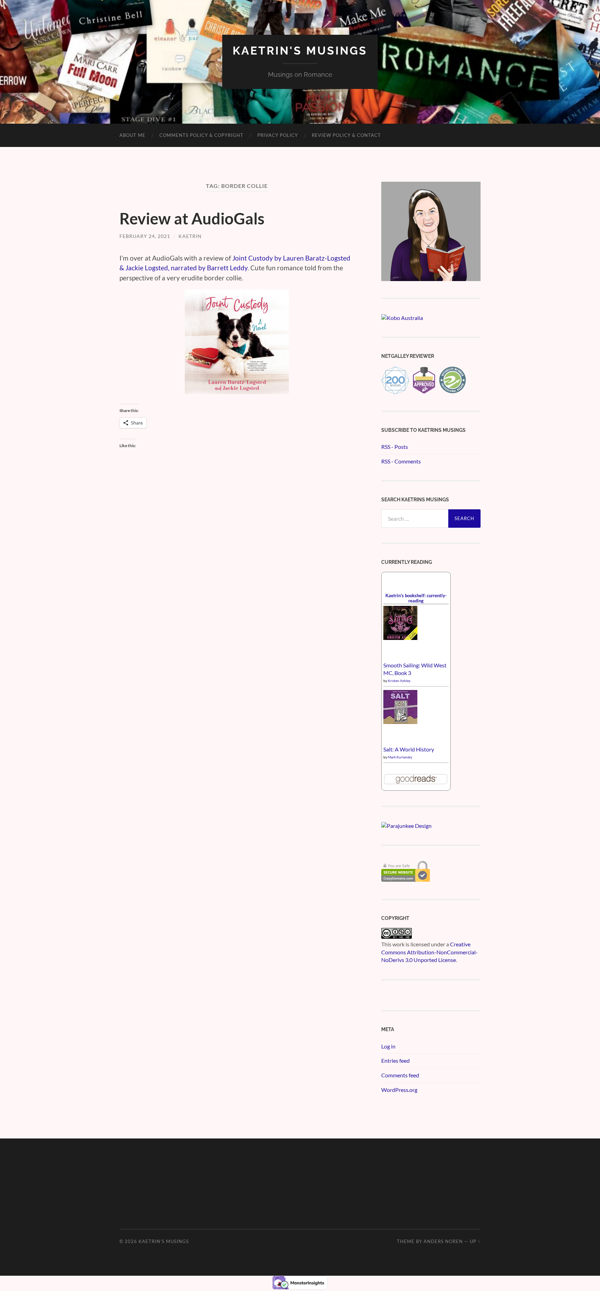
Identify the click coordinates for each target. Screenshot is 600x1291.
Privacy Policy (277, 135)
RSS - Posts (394, 446)
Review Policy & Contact (346, 135)
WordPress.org (399, 1089)
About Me (132, 135)
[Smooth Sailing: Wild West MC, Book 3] (400, 637)
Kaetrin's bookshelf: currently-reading (416, 598)
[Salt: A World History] (400, 721)
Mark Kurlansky (400, 757)
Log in (388, 1046)
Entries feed (395, 1060)
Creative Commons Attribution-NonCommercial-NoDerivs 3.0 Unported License (429, 952)
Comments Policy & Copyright (201, 135)
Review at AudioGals (192, 218)
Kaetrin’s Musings (164, 1241)
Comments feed (400, 1075)
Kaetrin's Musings (300, 50)
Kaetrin (190, 236)
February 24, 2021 (144, 236)
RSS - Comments (401, 461)
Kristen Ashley (399, 681)
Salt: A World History (408, 749)
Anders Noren (443, 1241)
